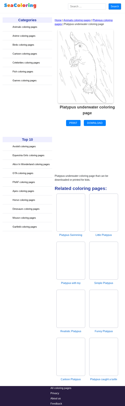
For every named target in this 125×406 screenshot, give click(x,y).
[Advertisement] (27, 111)
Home (58, 20)
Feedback (56, 403)
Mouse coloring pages (24, 217)
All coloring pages (60, 388)
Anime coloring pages (24, 35)
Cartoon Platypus (71, 379)
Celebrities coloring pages (26, 62)
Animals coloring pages (25, 26)
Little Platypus (104, 235)
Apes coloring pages (23, 191)
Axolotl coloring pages (24, 146)
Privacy (54, 393)
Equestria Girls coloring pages (28, 155)
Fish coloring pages (23, 71)
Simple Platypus (103, 283)
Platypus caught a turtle (103, 379)
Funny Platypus (104, 331)
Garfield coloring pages (25, 226)
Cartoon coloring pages (25, 53)
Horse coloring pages (24, 200)
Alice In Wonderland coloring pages (31, 164)
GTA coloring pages (23, 173)
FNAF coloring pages (24, 182)
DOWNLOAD (95, 123)
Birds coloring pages (23, 44)
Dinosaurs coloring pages (26, 208)
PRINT (73, 123)
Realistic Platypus (70, 331)
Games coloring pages (25, 80)
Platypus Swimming (70, 235)
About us (55, 398)
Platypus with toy (71, 283)
